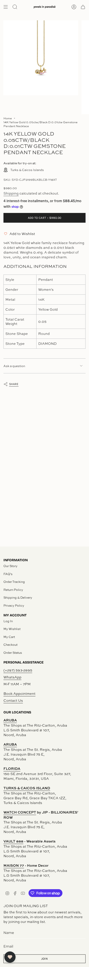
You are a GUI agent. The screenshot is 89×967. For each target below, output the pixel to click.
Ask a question (14, 366)
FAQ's (8, 574)
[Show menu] (5, 7)
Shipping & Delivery (17, 597)
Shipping (11, 193)
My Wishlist (12, 629)
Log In (8, 621)
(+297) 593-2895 (17, 670)
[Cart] (82, 7)
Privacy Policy (13, 605)
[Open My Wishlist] (10, 957)
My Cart (9, 637)
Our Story (10, 566)
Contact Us (13, 700)
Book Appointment (19, 693)
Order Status (12, 653)
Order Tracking (14, 582)
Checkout (10, 645)
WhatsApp (12, 677)
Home (7, 118)
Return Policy (13, 590)
